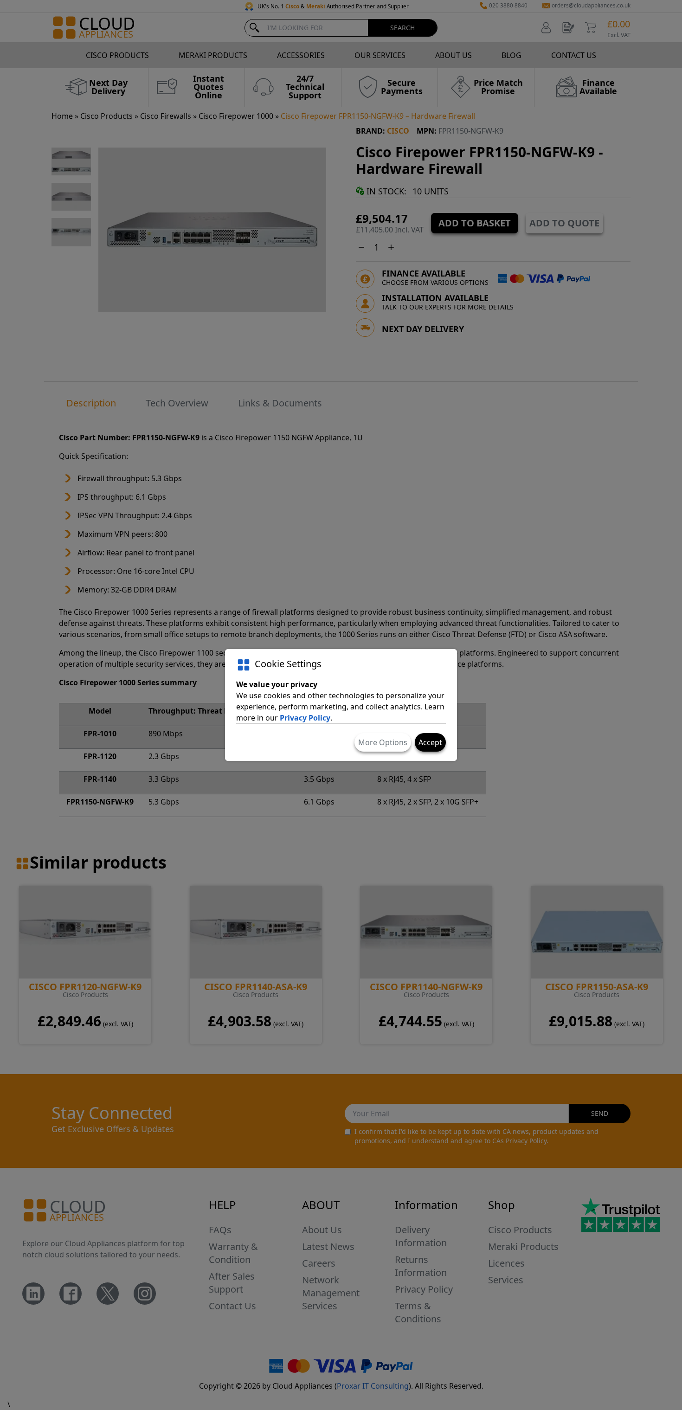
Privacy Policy (305, 718)
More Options (382, 742)
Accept (430, 742)
